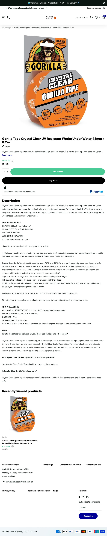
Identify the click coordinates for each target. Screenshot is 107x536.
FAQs (55, 491)
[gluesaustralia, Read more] (91, 17)
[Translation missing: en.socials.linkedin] (87, 497)
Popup (12, 161)
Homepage (6, 28)
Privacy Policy (8, 491)
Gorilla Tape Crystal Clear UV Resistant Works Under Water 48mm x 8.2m (19, 441)
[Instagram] (83, 497)
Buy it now (53, 180)
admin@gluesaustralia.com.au (19, 482)
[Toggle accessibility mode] (103, 8)
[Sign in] (97, 17)
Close (104, 3)
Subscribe (88, 516)
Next (47, 8)
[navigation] (3, 8)
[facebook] (79, 497)
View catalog (3, 17)
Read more (7, 155)
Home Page (48, 465)
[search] (8, 17)
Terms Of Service (93, 465)
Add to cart (58, 172)
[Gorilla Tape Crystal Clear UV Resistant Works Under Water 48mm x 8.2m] (22, 414)
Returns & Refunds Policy (39, 491)
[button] (8, 169)
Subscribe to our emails (89, 502)
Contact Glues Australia (70, 465)
